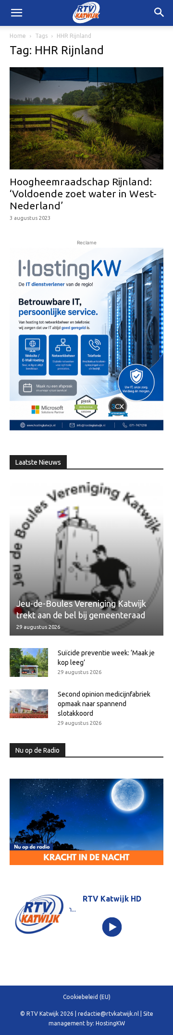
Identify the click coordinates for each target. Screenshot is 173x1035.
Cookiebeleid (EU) (87, 997)
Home (18, 36)
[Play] (112, 927)
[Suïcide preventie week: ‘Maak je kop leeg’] (29, 662)
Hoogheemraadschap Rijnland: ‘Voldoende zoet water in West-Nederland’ (83, 193)
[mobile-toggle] (16, 13)
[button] (159, 13)
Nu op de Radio (37, 750)
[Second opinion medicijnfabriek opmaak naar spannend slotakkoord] (29, 703)
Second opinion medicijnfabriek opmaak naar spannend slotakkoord (104, 703)
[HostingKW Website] (86, 340)
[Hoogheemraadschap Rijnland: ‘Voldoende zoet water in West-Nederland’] (86, 118)
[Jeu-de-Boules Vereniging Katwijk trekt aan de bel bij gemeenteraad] (86, 559)
